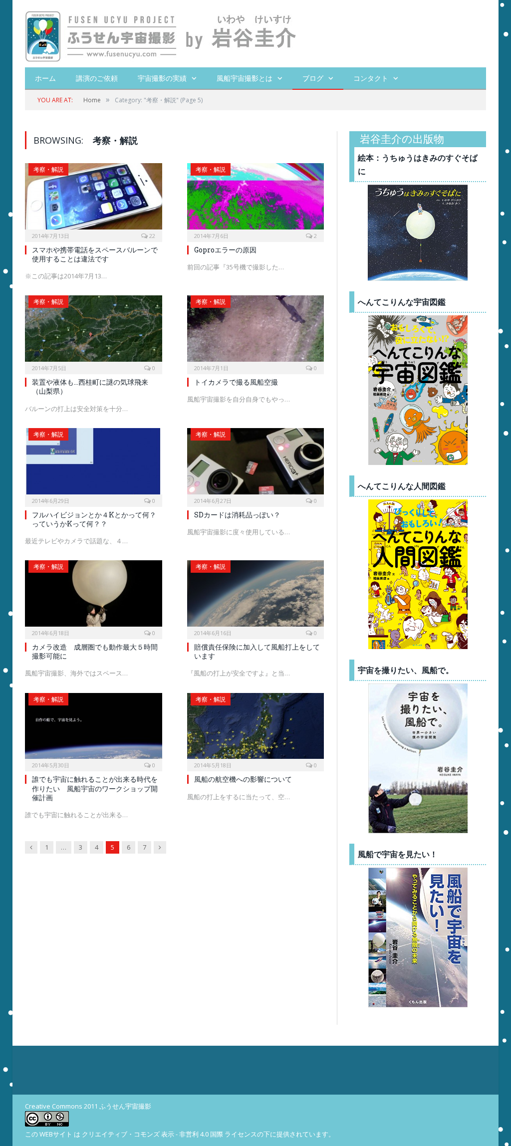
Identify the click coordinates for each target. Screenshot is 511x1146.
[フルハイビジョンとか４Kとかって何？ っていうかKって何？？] (93, 464)
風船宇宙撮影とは (244, 78)
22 (151, 235)
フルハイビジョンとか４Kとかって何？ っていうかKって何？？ (97, 519)
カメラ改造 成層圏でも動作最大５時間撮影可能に (95, 651)
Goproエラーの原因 (225, 249)
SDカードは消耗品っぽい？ (237, 514)
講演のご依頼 (97, 78)
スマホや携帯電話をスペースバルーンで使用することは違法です (95, 254)
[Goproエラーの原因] (255, 199)
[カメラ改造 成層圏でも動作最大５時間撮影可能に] (93, 596)
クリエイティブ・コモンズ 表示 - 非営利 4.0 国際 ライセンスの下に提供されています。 (208, 1134)
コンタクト (370, 78)
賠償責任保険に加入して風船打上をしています (257, 651)
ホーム (45, 78)
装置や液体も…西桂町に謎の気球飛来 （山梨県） (90, 386)
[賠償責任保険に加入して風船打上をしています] (255, 596)
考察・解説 (48, 169)
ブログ (312, 78)
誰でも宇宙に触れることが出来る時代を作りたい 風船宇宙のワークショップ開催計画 (95, 788)
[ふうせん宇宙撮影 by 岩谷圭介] (161, 33)
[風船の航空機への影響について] (255, 729)
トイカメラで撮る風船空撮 (236, 382)
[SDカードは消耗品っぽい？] (255, 464)
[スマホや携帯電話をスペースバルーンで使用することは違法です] (93, 199)
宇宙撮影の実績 (162, 78)
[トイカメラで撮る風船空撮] (255, 331)
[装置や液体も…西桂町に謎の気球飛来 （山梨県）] (93, 331)
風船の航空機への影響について (243, 779)
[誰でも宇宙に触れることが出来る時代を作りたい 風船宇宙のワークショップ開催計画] (93, 729)
